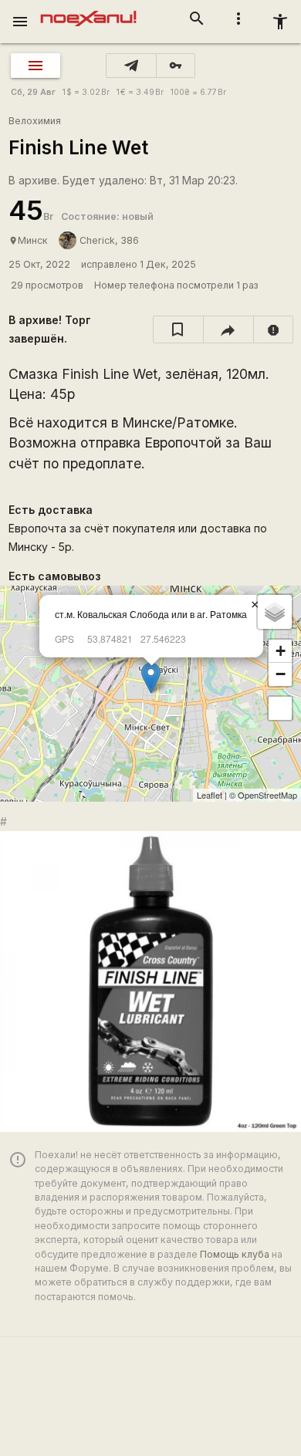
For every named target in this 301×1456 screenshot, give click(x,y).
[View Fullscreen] (280, 708)
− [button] (281, 674)
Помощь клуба (234, 1254)
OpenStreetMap (267, 795)
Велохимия (34, 121)
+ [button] (281, 650)
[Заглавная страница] (88, 11)
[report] (273, 329)
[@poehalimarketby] (131, 65)
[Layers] (275, 612)
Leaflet (209, 795)
